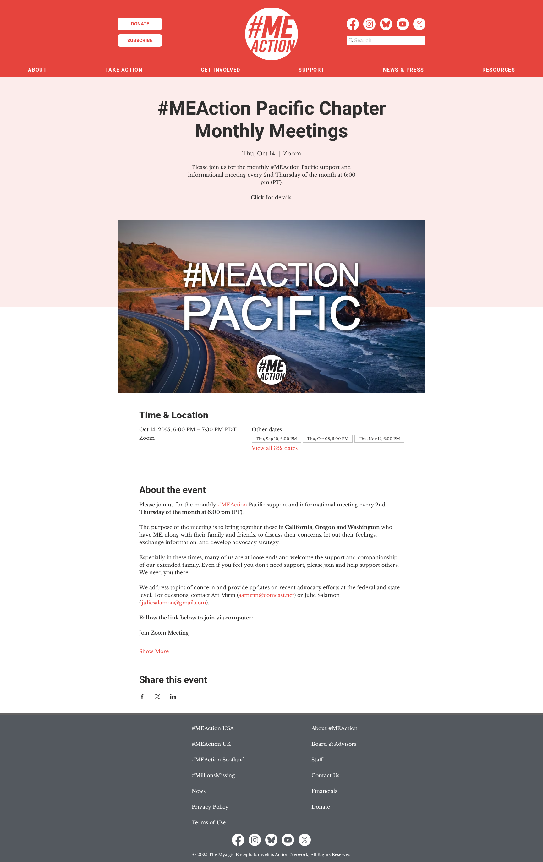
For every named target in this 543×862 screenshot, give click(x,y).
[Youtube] (403, 24)
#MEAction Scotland (218, 759)
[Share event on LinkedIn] (173, 696)
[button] (37, 70)
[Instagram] (369, 24)
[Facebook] (353, 24)
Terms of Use (209, 822)
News (199, 791)
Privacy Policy (210, 807)
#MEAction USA (213, 728)
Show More (154, 651)
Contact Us (325, 775)
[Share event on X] (158, 696)
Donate (320, 807)
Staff (317, 759)
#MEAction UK (211, 744)
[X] (419, 24)
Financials (324, 791)
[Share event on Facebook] (142, 696)
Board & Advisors (333, 744)
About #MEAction (334, 728)
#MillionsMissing (213, 775)
